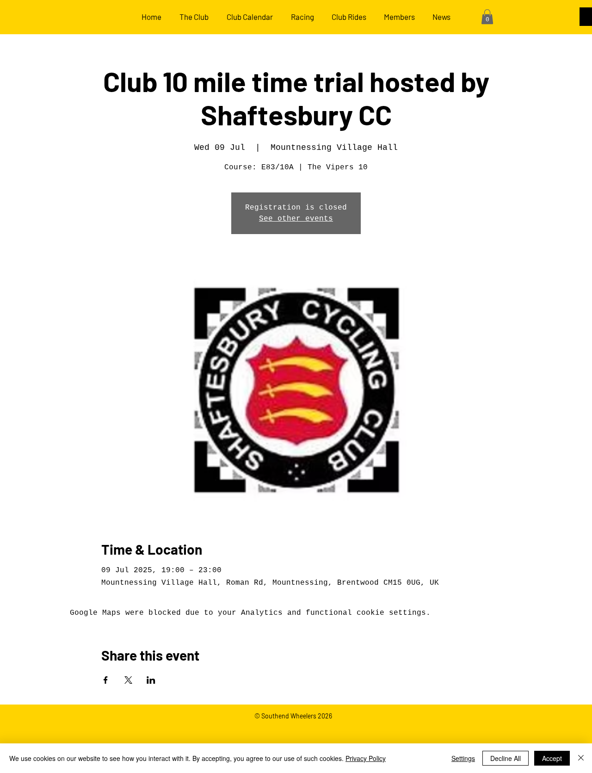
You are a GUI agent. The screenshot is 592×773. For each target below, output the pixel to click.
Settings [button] (463, 758)
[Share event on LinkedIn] (151, 680)
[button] (487, 16)
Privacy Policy (365, 758)
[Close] (580, 758)
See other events (296, 219)
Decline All (505, 758)
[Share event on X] (128, 680)
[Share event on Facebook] (105, 680)
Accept (552, 758)
